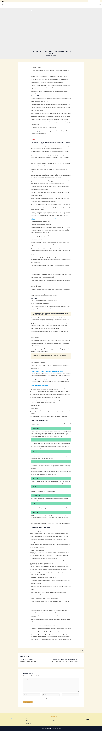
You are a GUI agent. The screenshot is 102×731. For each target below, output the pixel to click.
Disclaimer (53, 720)
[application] (48, 4)
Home (37, 4)
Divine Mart (53, 4)
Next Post (82, 650)
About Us (41, 4)
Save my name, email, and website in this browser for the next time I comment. (39, 698)
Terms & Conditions (54, 722)
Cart (27, 721)
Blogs (58, 4)
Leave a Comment (49, 55)
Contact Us (63, 4)
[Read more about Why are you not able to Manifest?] (26, 659)
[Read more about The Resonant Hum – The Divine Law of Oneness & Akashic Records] (64, 659)
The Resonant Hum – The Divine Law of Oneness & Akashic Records (66, 662)
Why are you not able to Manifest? (28, 661)
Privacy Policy (53, 718)
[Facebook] (2, 1)
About (27, 720)
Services (46, 4)
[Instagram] (3, 1)
